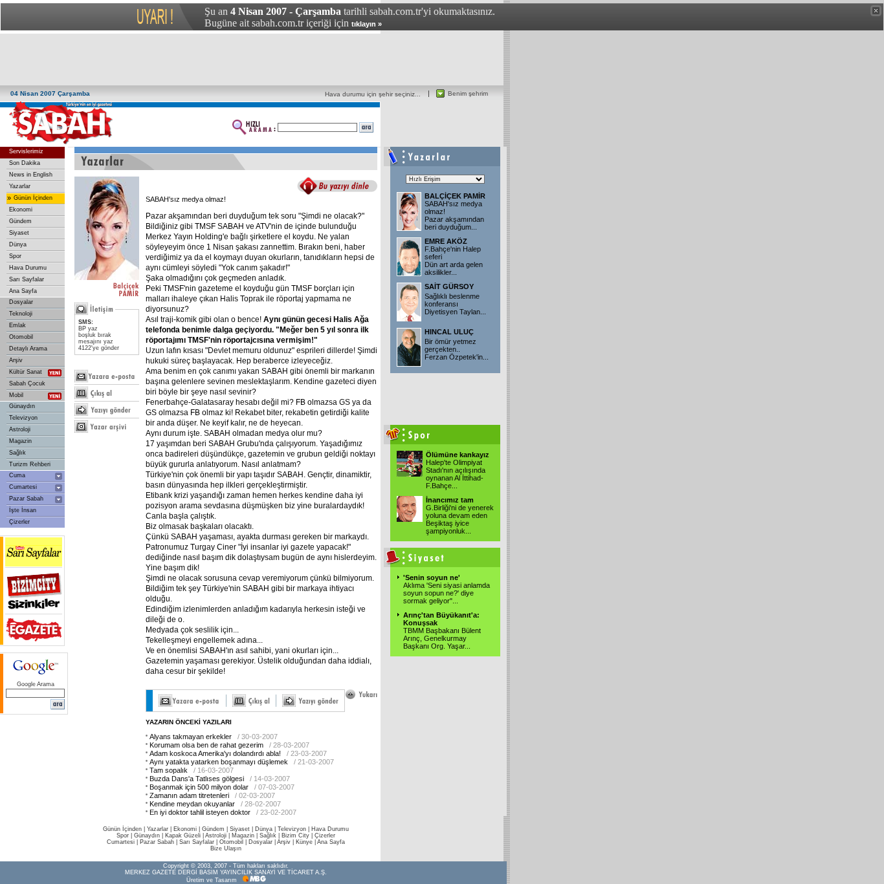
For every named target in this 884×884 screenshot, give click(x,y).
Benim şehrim (468, 93)
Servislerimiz (26, 151)
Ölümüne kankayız (457, 454)
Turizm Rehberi (29, 464)
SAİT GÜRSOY (449, 286)
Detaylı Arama (28, 348)
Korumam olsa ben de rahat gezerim (206, 745)
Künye (304, 842)
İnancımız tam (450, 500)
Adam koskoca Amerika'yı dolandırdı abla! (215, 753)
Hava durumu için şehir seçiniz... (373, 94)
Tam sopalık (168, 770)
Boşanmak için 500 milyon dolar (199, 787)
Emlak (17, 325)
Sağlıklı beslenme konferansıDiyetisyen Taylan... (455, 304)
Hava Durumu (28, 267)
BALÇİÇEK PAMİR (455, 196)
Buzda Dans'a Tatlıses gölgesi (196, 778)
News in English (30, 174)
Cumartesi (23, 487)
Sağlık (17, 452)
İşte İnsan (22, 510)
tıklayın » (366, 24)
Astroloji (19, 429)
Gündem (20, 221)
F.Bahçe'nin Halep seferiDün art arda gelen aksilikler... (454, 260)
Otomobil (21, 337)
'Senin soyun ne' (431, 577)
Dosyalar (21, 302)
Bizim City (295, 835)
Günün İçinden (33, 198)
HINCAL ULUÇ (449, 332)
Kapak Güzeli (183, 835)
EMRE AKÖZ (446, 241)
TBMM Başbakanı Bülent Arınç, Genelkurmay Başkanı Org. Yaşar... (442, 638)
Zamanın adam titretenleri (189, 795)
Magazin (20, 441)
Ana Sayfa (23, 291)
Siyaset (19, 233)
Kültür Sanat (25, 372)
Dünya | (266, 829)
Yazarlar (19, 186)
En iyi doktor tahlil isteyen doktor (199, 812)
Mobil (16, 395)
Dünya (18, 244)
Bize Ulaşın (225, 848)
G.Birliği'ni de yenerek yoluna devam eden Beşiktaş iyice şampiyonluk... (460, 519)
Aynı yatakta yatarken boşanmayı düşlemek (218, 762)
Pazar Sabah (26, 498)
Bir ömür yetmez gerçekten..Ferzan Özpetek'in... (457, 349)
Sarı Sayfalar (26, 279)
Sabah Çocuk (27, 383)
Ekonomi (20, 209)
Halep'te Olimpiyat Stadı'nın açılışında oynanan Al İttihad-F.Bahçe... (455, 474)
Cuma (17, 475)
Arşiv (16, 360)
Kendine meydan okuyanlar (192, 804)
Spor (15, 256)
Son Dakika (24, 163)
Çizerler (19, 522)
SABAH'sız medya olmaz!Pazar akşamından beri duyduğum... (454, 215)
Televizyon (23, 418)
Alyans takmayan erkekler (190, 736)
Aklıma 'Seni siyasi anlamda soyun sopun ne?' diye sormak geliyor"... (446, 593)
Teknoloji (20, 313)
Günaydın (22, 406)
